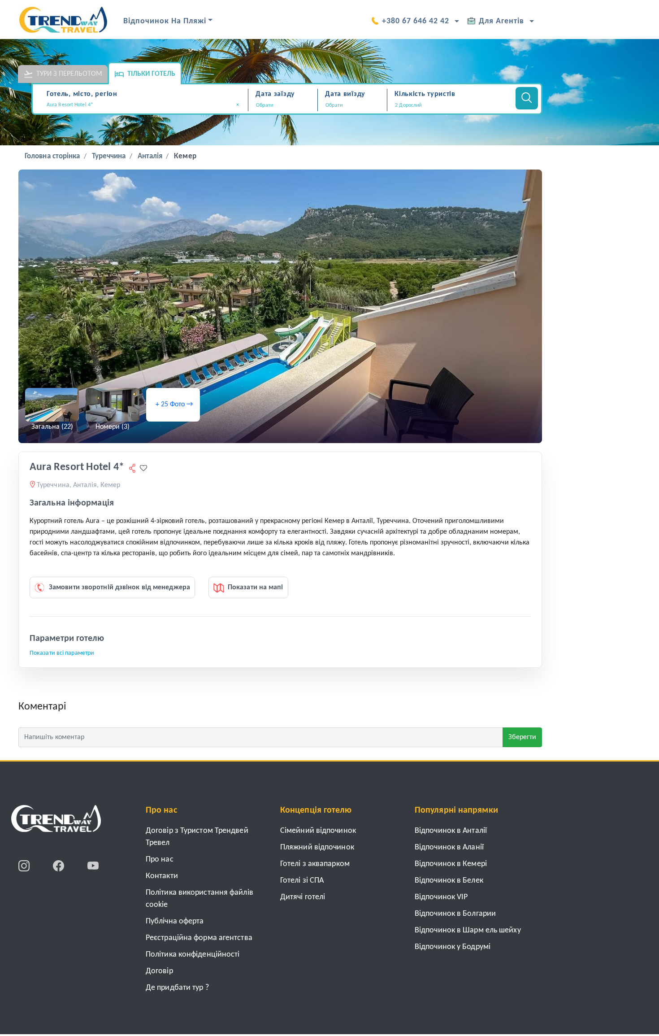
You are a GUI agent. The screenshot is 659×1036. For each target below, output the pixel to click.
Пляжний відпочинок (317, 847)
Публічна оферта (175, 921)
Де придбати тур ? (177, 988)
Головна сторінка (52, 156)
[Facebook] (59, 865)
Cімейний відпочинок (318, 831)
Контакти (162, 876)
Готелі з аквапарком (315, 864)
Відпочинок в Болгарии (455, 914)
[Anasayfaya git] (56, 821)
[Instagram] (24, 865)
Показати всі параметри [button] (62, 653)
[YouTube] (93, 865)
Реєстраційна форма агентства (199, 938)
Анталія (150, 156)
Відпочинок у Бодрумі (452, 947)
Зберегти (522, 737)
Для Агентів (501, 21)
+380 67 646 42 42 (415, 21)
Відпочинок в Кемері (451, 864)
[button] (450, 105)
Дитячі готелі (302, 897)
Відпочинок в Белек (449, 880)
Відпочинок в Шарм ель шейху (468, 930)
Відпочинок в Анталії (451, 831)
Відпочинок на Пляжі (164, 21)
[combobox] (146, 106)
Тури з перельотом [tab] (69, 74)
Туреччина (109, 156)
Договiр (159, 971)
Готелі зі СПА (302, 880)
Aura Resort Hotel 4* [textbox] (143, 105)
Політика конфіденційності (193, 954)
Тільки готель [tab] (151, 74)
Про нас (159, 859)
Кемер (185, 156)
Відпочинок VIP (441, 897)
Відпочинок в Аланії (449, 847)
